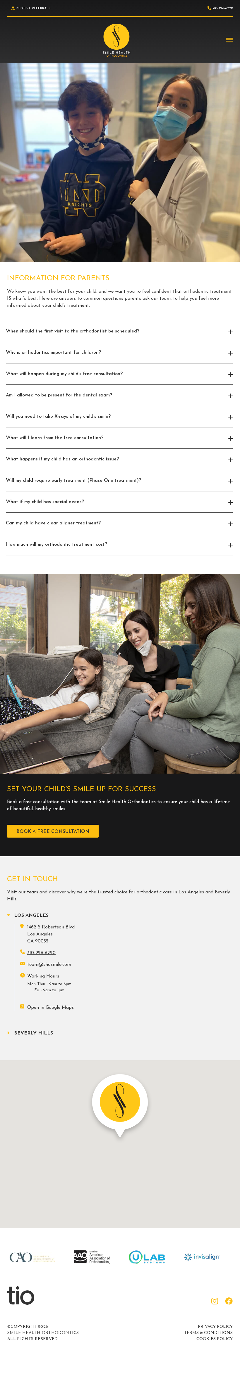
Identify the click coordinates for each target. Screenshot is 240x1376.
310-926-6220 (41, 953)
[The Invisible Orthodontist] (27, 1295)
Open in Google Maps (50, 1007)
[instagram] (214, 1302)
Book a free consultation (52, 831)
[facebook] (229, 1302)
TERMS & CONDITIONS (208, 1333)
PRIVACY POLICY (215, 1327)
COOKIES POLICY (214, 1339)
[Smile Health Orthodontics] (116, 40)
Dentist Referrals (33, 8)
